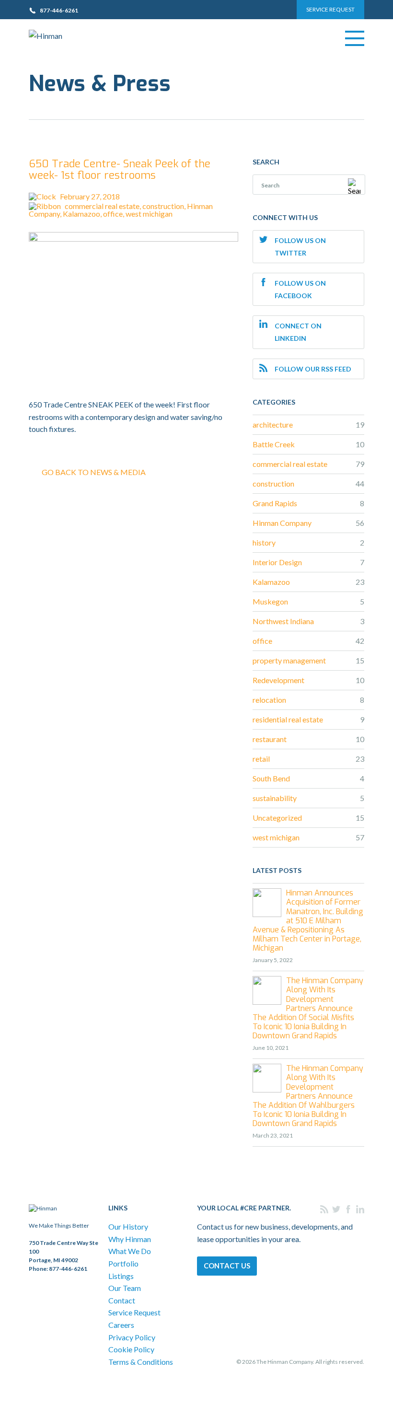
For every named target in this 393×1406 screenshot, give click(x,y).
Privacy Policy (131, 1337)
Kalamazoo (81, 213)
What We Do (129, 1250)
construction (163, 205)
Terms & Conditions (140, 1361)
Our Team (124, 1287)
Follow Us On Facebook (300, 289)
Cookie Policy (131, 1349)
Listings (121, 1275)
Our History (128, 1226)
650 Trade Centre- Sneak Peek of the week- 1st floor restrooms (119, 169)
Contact (121, 1300)
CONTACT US (227, 1265)
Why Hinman (129, 1238)
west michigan (149, 213)
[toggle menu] (354, 38)
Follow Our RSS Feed (313, 369)
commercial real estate (102, 205)
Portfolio (123, 1263)
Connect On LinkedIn (298, 332)
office (113, 213)
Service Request (330, 9)
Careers (121, 1324)
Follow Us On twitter (300, 246)
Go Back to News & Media (94, 471)
